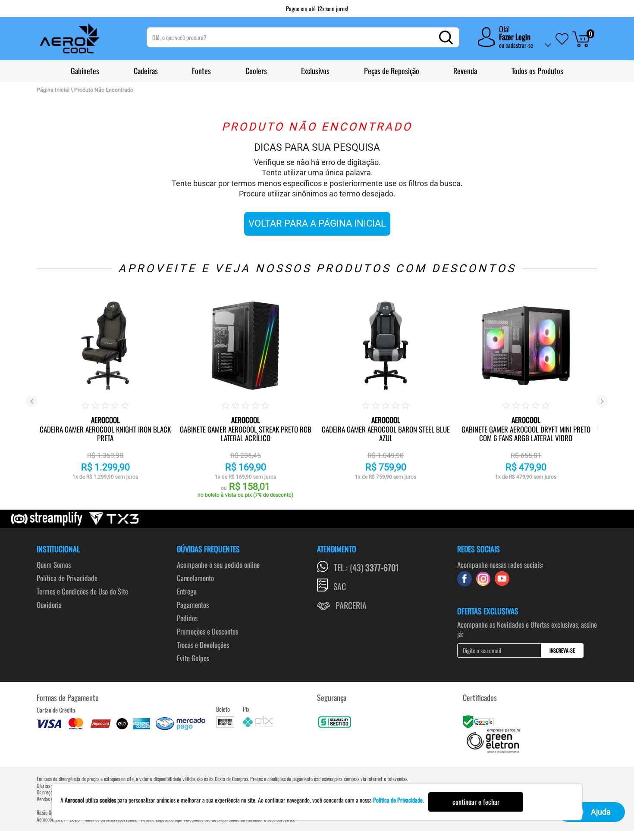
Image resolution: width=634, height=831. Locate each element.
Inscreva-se (562, 650)
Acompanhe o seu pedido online (218, 564)
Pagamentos (193, 604)
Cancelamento (195, 578)
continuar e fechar (475, 802)
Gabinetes (85, 70)
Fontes (201, 70)
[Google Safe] (479, 720)
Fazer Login (514, 36)
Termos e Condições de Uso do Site (82, 591)
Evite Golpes (193, 658)
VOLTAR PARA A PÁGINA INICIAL (317, 223)
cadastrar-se (519, 45)
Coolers (256, 70)
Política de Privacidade (67, 578)
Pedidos (187, 618)
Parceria (351, 605)
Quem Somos (54, 564)
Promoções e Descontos (207, 631)
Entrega (187, 591)
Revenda (465, 70)
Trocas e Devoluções (203, 644)
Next (602, 401)
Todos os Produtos (537, 70)
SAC (339, 586)
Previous (32, 401)
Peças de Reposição (391, 70)
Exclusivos (315, 70)
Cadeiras (146, 70)
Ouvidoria (49, 604)
